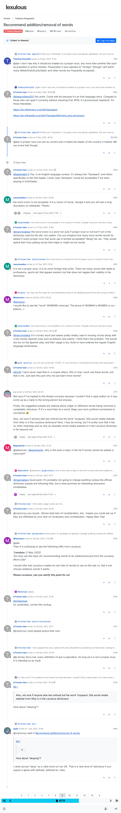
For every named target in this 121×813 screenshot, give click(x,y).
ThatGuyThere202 (22, 59)
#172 (115, 445)
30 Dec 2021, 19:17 (44, 626)
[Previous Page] (22, 795)
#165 (115, 197)
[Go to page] (42, 795)
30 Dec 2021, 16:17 (44, 475)
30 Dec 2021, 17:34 (41, 538)
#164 (115, 170)
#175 (115, 538)
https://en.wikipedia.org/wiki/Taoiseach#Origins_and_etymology (49, 115)
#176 (115, 596)
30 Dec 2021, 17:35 (45, 596)
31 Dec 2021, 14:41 (44, 682)
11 (77, 795)
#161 (115, 59)
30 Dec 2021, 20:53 (45, 652)
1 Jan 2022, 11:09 (35, 728)
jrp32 (20, 363)
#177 (115, 626)
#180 (115, 728)
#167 (115, 264)
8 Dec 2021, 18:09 (44, 92)
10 (69, 795)
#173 (115, 475)
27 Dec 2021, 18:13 (44, 264)
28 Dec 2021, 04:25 (34, 392)
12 (84, 795)
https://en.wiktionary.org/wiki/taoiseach (35, 109)
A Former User (24, 54)
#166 (115, 227)
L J (14, 392)
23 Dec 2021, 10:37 (45, 170)
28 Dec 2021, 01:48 (45, 367)
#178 (115, 652)
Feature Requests (14, 31)
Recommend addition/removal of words (57, 733)
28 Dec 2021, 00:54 (45, 331)
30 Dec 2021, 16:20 (45, 509)
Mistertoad (18, 297)
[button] (4, 809)
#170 (115, 367)
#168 (115, 297)
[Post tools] (115, 78)
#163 (115, 137)
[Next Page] (99, 795)
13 (92, 795)
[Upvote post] (104, 78)
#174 (115, 509)
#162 (115, 92)
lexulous (21, 292)
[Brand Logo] (16, 7)
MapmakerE (19, 445)
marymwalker (19, 197)
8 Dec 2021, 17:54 (48, 59)
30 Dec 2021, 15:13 (42, 445)
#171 (115, 392)
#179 (115, 682)
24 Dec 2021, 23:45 (45, 197)
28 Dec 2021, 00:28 (42, 297)
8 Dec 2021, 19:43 (44, 137)
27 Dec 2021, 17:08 (44, 227)
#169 (115, 331)
